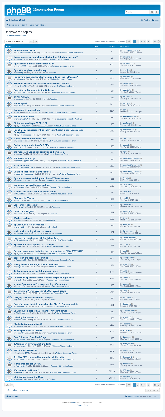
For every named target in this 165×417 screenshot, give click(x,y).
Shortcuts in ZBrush (24, 198)
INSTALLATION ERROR (25, 350)
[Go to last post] (139, 50)
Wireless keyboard (23, 218)
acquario (19, 147)
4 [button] (144, 41)
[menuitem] (22, 20)
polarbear (20, 99)
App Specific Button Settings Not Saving (34, 64)
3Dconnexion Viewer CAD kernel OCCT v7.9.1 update (40, 291)
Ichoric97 (19, 214)
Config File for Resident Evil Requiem (32, 172)
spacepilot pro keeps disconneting (31, 258)
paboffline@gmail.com (24, 161)
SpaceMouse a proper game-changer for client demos (40, 311)
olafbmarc (20, 79)
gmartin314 (20, 92)
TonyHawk (20, 207)
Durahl (18, 247)
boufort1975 (24, 353)
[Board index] (19, 10)
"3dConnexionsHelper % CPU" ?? (30, 123)
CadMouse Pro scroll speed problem (32, 185)
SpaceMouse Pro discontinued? (30, 225)
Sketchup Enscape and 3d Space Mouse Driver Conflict (41, 83)
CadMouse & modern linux (27, 110)
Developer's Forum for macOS (63, 92)
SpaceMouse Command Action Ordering (34, 90)
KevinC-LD (20, 320)
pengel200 (20, 267)
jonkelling (19, 72)
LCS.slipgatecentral (23, 53)
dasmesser (20, 339)
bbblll (21, 254)
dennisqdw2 (20, 359)
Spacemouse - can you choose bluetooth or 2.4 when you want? (46, 57)
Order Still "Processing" (26, 205)
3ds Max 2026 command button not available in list (39, 357)
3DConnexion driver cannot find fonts (32, 344)
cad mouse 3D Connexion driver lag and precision (39, 152)
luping (18, 293)
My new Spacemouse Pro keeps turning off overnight (40, 284)
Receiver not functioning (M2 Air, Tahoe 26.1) (36, 238)
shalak (18, 280)
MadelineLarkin (22, 313)
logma (18, 154)
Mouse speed (20, 103)
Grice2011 (23, 86)
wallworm (19, 379)
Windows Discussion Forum (60, 59)
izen (17, 112)
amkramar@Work (23, 119)
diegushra (20, 306)
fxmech (19, 286)
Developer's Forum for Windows (70, 53)
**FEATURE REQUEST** (25, 211)
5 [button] (148, 41)
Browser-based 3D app (25, 50)
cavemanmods (25, 135)
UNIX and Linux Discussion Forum (62, 141)
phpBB (74, 402)
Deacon (19, 141)
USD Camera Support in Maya (28, 377)
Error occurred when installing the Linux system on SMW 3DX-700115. (49, 251)
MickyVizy (20, 187)
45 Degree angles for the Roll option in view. (36, 271)
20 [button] (155, 41)
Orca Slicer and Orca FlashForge (30, 337)
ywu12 (18, 200)
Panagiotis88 (21, 260)
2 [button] (137, 41)
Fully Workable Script (24, 158)
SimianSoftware (22, 240)
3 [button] (141, 41)
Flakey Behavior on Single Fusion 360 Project (36, 264)
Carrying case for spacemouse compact (33, 297)
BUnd (18, 273)
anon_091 (20, 227)
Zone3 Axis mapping (24, 116)
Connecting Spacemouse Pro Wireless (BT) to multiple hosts (44, 277)
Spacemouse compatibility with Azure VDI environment (41, 178)
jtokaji (18, 220)
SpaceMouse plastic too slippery (30, 70)
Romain (19, 181)
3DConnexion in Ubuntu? (26, 370)
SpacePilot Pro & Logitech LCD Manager (34, 244)
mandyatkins (21, 346)
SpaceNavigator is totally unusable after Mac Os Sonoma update (46, 304)
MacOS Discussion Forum (64, 86)
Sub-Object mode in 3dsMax (28, 330)
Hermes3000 (21, 66)
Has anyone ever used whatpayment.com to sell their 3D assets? (46, 77)
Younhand (20, 366)
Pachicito (19, 326)
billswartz (19, 59)
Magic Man (20, 194)
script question (21, 165)
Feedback (53, 72)
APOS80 (19, 373)
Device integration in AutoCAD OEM (31, 145)
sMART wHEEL (21, 97)
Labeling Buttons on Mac (26, 317)
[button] (128, 41)
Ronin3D (19, 333)
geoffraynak (24, 126)
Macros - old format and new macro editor (35, 191)
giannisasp (20, 300)
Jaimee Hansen (22, 234)
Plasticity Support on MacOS (28, 324)
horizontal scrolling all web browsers (32, 231)
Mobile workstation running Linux (31, 138)
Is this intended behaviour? (27, 364)
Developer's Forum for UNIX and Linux (61, 112)
